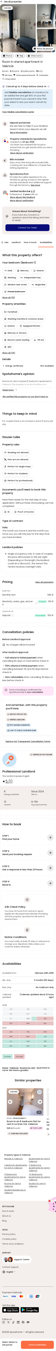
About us (6, 1216)
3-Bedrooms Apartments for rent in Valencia (15, 1177)
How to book (30, 242)
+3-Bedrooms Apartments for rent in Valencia (39, 1177)
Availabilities (46, 242)
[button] (43, 48)
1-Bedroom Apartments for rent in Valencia (15, 1166)
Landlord (16, 242)
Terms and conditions (13, 1243)
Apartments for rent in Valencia (39, 1160)
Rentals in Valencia (13, 1158)
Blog (4, 1220)
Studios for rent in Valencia (37, 1185)
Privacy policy (8, 1234)
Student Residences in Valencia (15, 1191)
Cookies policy (9, 1239)
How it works (8, 1211)
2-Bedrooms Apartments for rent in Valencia (39, 1168)
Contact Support (10, 1267)
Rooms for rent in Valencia (12, 1185)
